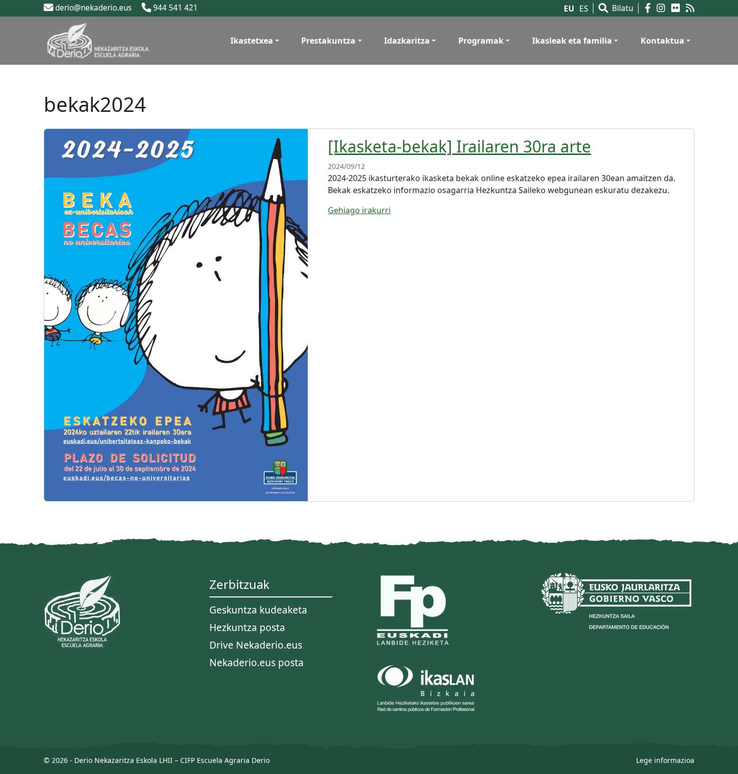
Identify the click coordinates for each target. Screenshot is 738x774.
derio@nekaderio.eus (92, 8)
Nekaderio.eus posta (256, 662)
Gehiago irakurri (359, 210)
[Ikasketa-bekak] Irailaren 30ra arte (459, 146)
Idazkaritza (407, 40)
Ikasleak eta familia (572, 40)
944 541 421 (174, 8)
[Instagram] (663, 8)
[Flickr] (677, 8)
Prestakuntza (328, 40)
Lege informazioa (665, 760)
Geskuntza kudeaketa (258, 609)
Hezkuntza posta (247, 627)
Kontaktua (662, 40)
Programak (481, 40)
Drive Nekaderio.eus (255, 645)
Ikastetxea (251, 40)
